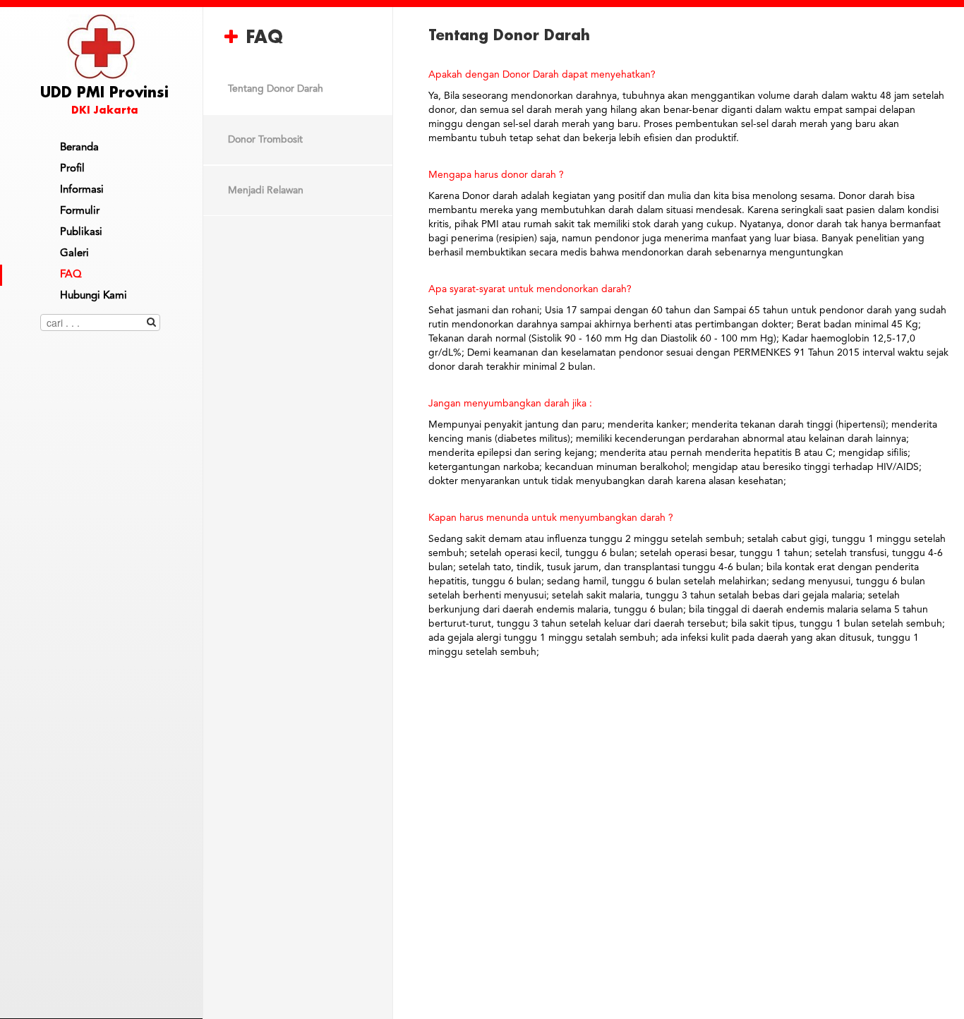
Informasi (82, 190)
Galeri (74, 253)
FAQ (71, 275)
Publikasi (81, 232)
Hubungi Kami (93, 296)
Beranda (79, 148)
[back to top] (101, 986)
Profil (72, 169)
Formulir (80, 211)
